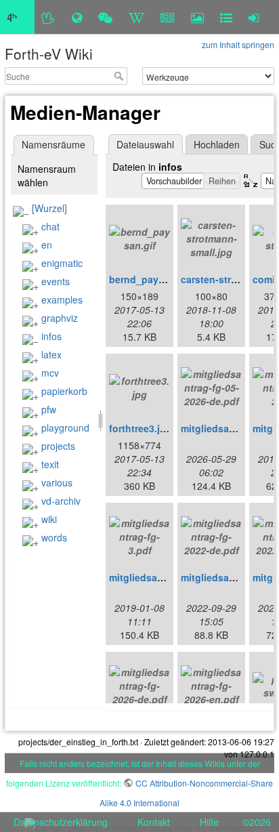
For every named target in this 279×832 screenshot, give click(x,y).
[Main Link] (17, 17)
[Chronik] (77, 17)
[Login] (253, 17)
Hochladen (217, 144)
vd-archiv (61, 500)
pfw (48, 409)
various (56, 482)
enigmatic (62, 263)
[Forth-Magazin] (167, 17)
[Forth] (48, 17)
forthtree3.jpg (140, 428)
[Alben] (197, 17)
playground (65, 427)
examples (62, 299)
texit (50, 464)
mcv (50, 372)
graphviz (59, 318)
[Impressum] (226, 17)
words (54, 537)
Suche (120, 76)
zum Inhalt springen (238, 44)
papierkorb (64, 391)
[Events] (105, 17)
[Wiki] (136, 17)
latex (51, 354)
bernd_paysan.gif (149, 279)
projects (58, 446)
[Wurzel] (49, 208)
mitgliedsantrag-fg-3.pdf (165, 577)
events (55, 281)
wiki (49, 519)
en (46, 244)
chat (50, 226)
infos (51, 336)
